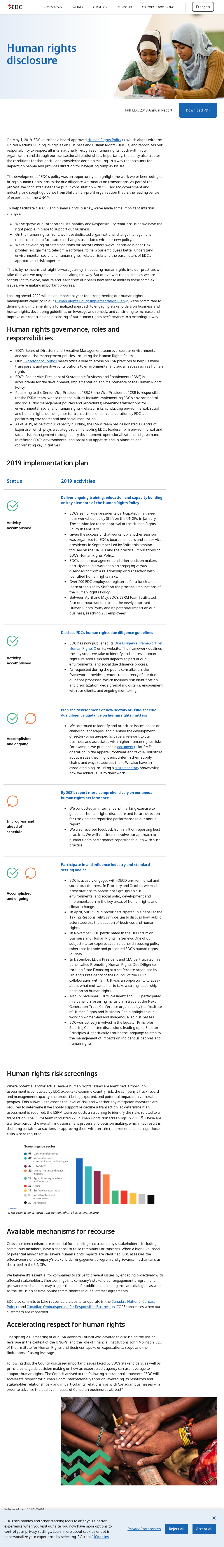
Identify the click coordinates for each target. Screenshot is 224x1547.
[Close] (214, 1518)
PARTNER (77, 7)
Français (203, 6)
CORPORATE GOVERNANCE (158, 7)
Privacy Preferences (144, 1528)
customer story (127, 767)
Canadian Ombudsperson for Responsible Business (69, 1306)
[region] (112, 1528)
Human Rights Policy (104, 139)
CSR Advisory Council (40, 361)
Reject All (177, 1528)
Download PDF (198, 110)
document (125, 746)
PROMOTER (124, 7)
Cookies (102, 1536)
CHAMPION (100, 7)
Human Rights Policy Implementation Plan (90, 301)
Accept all (204, 1528)
